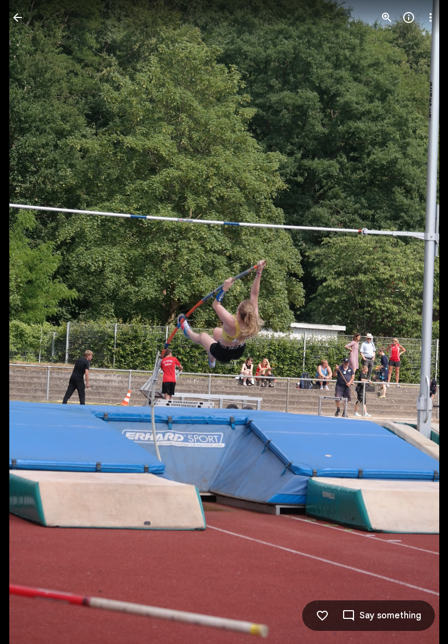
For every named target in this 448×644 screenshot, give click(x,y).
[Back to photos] (17, 17)
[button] (30, 322)
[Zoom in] (387, 17)
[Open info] (409, 17)
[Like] (322, 615)
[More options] (430, 17)
